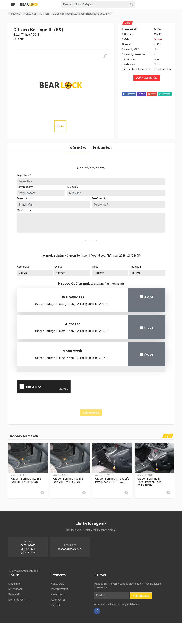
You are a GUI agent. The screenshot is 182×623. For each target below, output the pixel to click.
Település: (72, 187)
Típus (95, 266)
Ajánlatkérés (78, 147)
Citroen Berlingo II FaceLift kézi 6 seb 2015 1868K (149, 482)
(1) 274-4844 (28, 552)
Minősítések (15, 589)
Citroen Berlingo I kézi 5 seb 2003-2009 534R (26, 480)
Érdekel (148, 296)
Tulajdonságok (102, 147)
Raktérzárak (58, 594)
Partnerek (14, 594)
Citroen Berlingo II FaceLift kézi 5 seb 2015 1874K (112, 480)
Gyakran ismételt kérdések (23, 570)
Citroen (45, 13)
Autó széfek (58, 599)
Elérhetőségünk (17, 599)
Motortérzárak (59, 589)
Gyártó (58, 266)
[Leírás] (42, 492)
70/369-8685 (28, 545)
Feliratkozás (141, 595)
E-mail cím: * (24, 198)
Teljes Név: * (24, 175)
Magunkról (14, 583)
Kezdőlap (15, 13)
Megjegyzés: (24, 210)
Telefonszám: (100, 198)
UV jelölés (57, 605)
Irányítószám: (25, 187)
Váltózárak (30, 13)
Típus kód (135, 266)
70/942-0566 (28, 549)
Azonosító (23, 266)
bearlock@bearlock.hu (70, 549)
